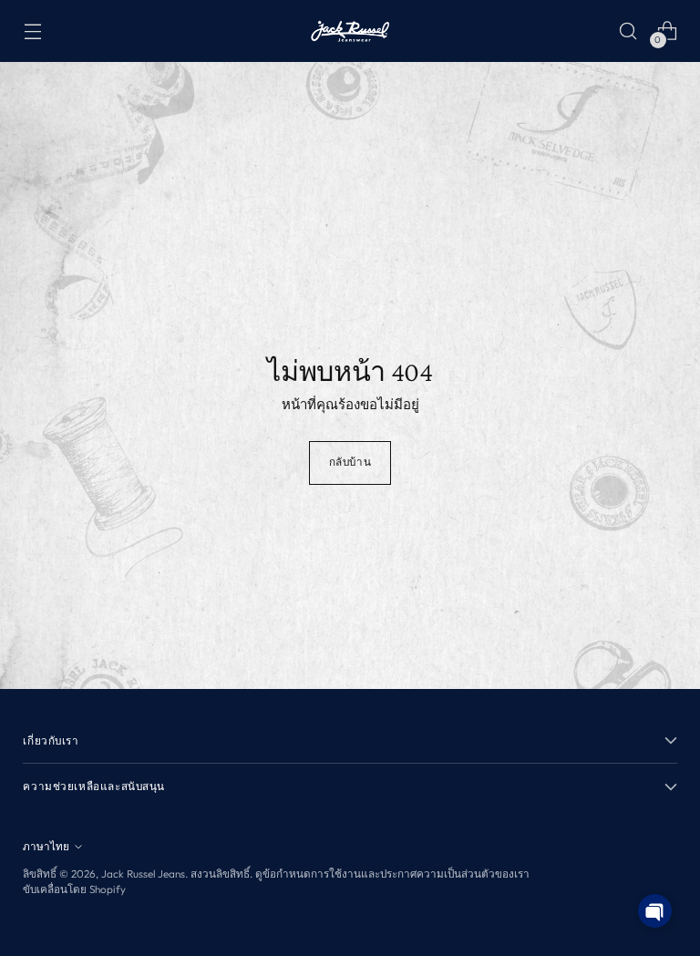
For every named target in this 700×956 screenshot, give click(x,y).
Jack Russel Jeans (143, 873)
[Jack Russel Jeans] (350, 31)
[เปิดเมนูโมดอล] (32, 30)
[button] (655, 911)
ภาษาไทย (46, 846)
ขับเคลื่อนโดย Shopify (74, 889)
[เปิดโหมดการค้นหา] (628, 30)
